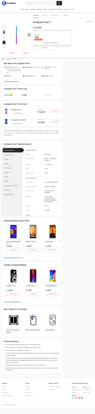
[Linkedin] (82, 398)
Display (6, 163)
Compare (65, 15)
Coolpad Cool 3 (16, 110)
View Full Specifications (11, 81)
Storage (6, 172)
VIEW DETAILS (13, 249)
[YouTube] (79, 398)
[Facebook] (73, 398)
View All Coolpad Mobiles (12, 302)
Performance (8, 168)
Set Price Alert (17, 113)
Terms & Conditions (7, 395)
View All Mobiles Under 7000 (13, 258)
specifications (55, 15)
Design (6, 159)
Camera (6, 177)
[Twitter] (76, 398)
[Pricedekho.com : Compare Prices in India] (10, 3)
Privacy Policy (5, 392)
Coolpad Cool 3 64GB (18, 120)
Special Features (9, 194)
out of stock (38, 39)
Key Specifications (9, 150)
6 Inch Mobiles (50, 330)
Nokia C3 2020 (30, 241)
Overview (36, 15)
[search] (59, 3)
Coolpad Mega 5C (51, 286)
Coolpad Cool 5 (31, 286)
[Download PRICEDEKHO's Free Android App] (88, 390)
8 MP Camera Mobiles (33, 330)
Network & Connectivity (11, 186)
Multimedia (7, 190)
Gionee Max (49, 241)
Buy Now (12, 53)
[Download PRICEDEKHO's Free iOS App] (76, 390)
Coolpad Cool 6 (11, 286)
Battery (6, 181)
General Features (9, 155)
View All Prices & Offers (51, 43)
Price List (45, 15)
